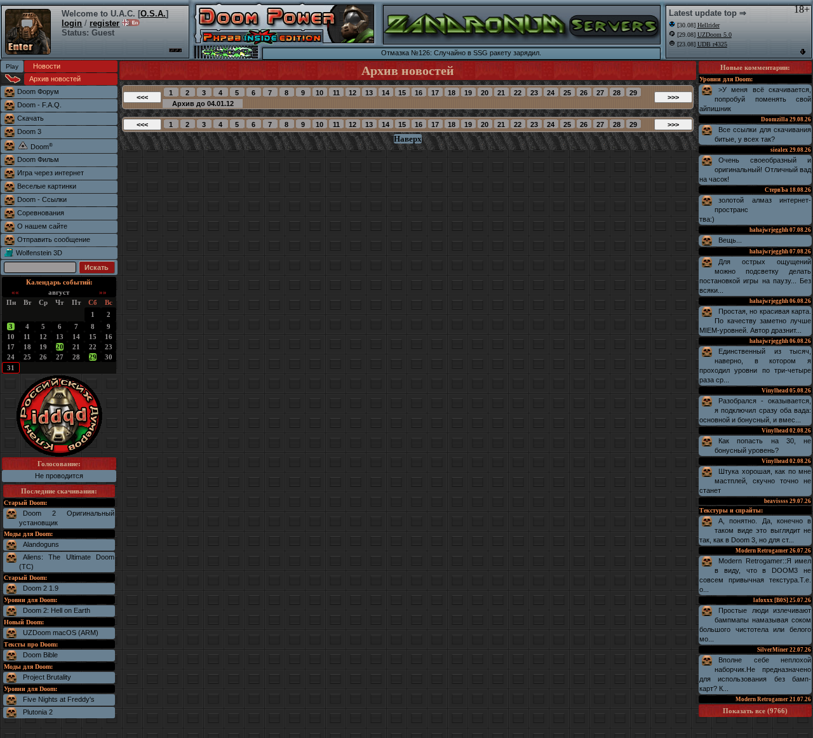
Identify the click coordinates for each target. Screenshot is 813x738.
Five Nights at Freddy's (59, 699)
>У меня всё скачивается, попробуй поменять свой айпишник (755, 99)
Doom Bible (40, 655)
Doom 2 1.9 (40, 588)
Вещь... (730, 240)
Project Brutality (47, 677)
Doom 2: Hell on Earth (56, 610)
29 (93, 357)
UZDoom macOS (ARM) (60, 632)
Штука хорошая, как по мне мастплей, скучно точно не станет (755, 480)
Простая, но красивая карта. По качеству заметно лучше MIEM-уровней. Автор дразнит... (755, 320)
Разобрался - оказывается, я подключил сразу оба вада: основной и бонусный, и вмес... (755, 410)
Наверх (408, 139)
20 (60, 347)
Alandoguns (41, 544)
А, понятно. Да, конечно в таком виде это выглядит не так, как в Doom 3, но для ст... (755, 530)
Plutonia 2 (38, 712)
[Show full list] (802, 52)
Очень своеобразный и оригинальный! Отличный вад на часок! (755, 169)
